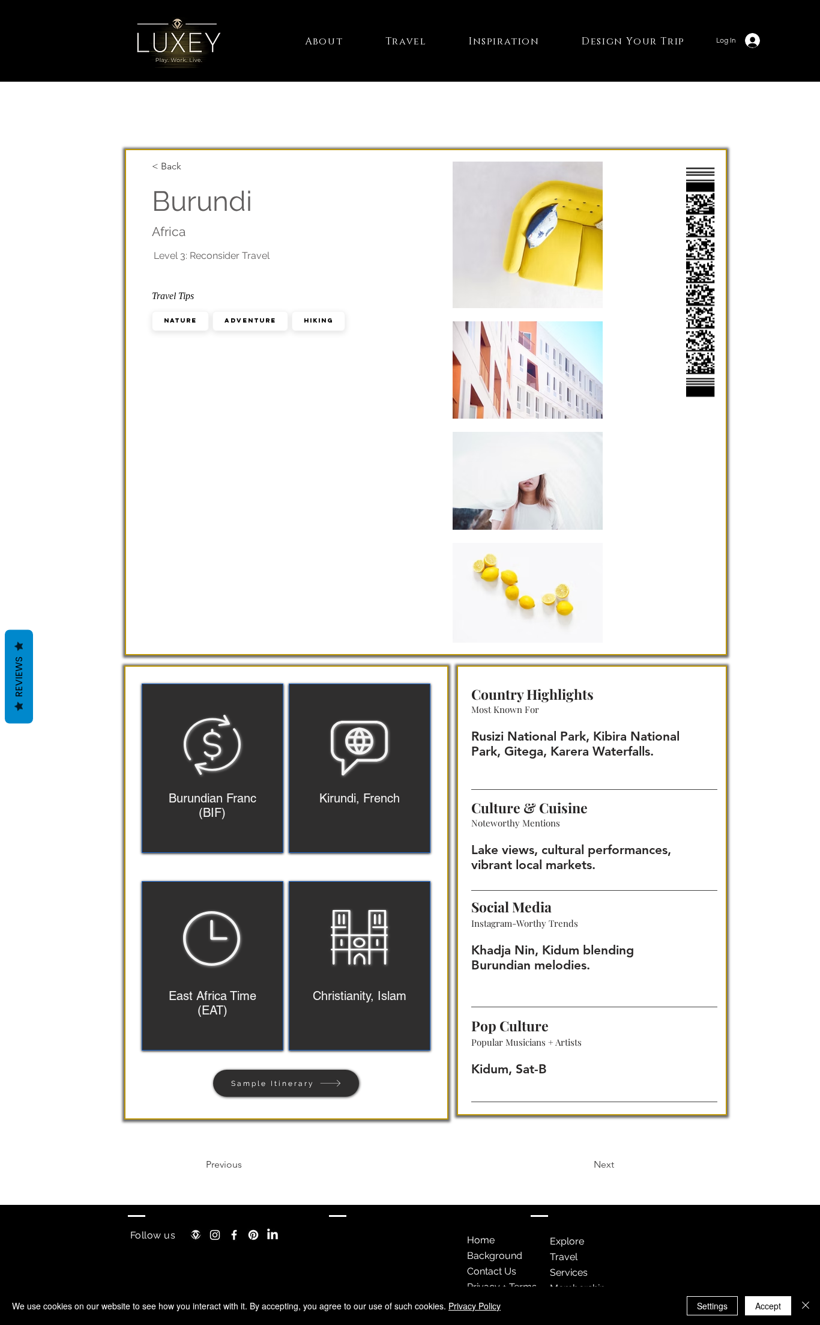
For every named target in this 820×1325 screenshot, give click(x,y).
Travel (563, 1257)
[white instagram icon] (215, 1235)
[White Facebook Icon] (234, 1235)
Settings (712, 1306)
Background (494, 1255)
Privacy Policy (474, 1306)
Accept (768, 1306)
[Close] (805, 1305)
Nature (180, 320)
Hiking (318, 320)
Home (481, 1240)
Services (569, 1272)
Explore (567, 1241)
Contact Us (491, 1271)
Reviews (19, 676)
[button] (324, 41)
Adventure (250, 320)
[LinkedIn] (272, 1235)
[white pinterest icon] (253, 1235)
